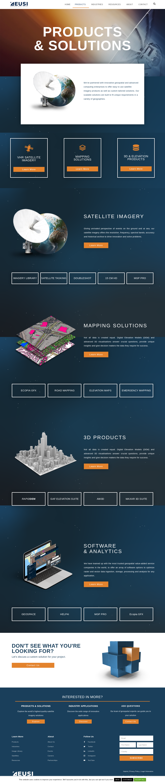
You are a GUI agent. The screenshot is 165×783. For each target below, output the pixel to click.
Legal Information (147, 771)
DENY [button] (117, 780)
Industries (97, 4)
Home (67, 4)
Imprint (125, 771)
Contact (143, 4)
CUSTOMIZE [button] (127, 780)
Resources (115, 4)
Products (80, 4)
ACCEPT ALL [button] (140, 780)
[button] (154, 4)
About (129, 4)
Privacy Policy (134, 771)
